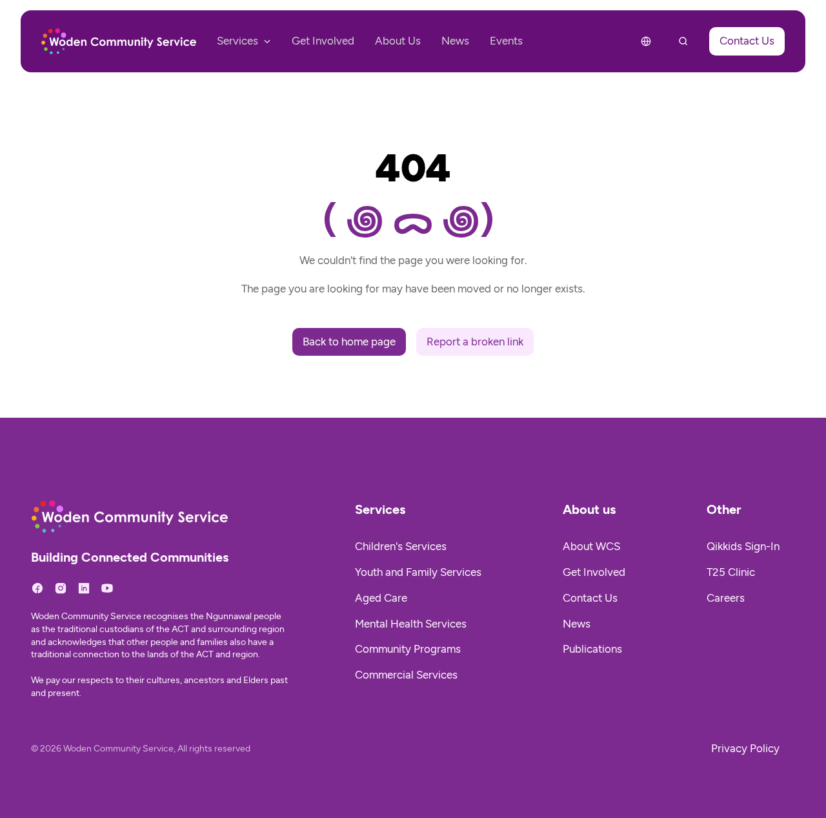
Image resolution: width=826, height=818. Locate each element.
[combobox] (646, 41)
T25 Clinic (731, 572)
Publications (592, 648)
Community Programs (408, 648)
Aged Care (381, 597)
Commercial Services (406, 674)
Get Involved (594, 572)
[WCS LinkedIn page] (83, 588)
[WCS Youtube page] (107, 588)
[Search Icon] (683, 41)
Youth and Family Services (418, 572)
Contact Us (590, 597)
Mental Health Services (411, 623)
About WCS (591, 546)
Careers (726, 597)
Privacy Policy (745, 748)
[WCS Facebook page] (37, 588)
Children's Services (401, 546)
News (576, 623)
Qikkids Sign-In (743, 546)
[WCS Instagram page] (60, 588)
